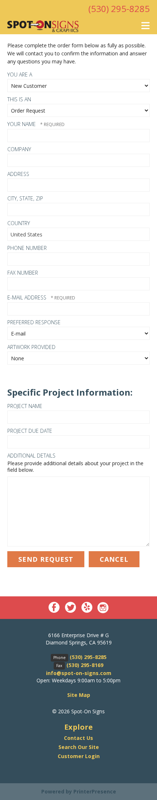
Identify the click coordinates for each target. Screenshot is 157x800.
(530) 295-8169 (84, 665)
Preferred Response (34, 322)
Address (18, 173)
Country (18, 223)
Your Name (22, 124)
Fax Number (22, 272)
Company (19, 149)
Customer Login (79, 756)
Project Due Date (29, 430)
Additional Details (31, 455)
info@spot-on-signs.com (78, 673)
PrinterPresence (94, 791)
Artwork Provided (31, 347)
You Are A (19, 74)
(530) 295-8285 (119, 9)
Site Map (78, 694)
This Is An (19, 99)
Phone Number (27, 247)
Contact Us (78, 737)
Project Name (24, 406)
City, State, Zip (25, 198)
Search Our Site (78, 747)
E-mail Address (27, 297)
